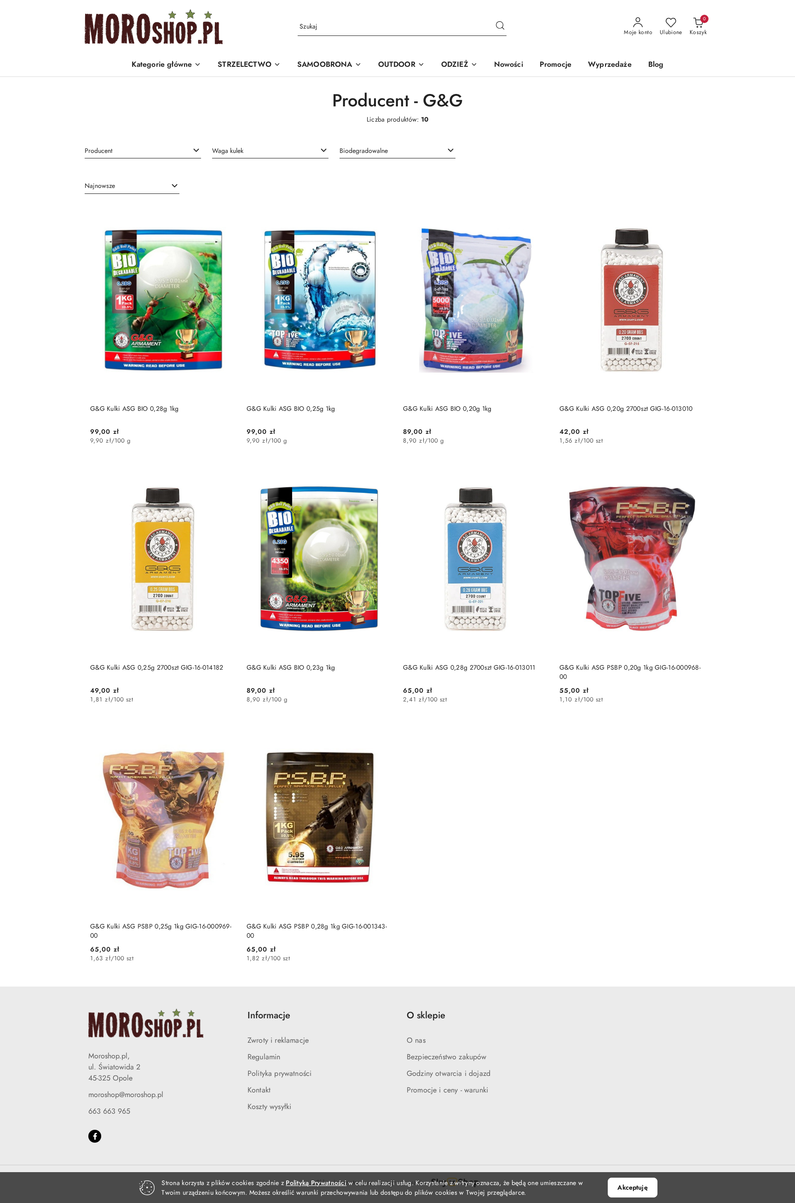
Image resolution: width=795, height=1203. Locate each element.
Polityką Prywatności (316, 1182)
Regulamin (264, 1056)
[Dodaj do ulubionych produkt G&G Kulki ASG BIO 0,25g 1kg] (381, 214)
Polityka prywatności (279, 1073)
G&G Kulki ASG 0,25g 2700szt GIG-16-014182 (156, 667)
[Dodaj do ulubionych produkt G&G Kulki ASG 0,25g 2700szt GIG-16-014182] (225, 472)
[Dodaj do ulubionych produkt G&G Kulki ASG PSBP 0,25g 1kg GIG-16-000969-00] (225, 731)
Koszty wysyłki (269, 1106)
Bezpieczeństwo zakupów (447, 1056)
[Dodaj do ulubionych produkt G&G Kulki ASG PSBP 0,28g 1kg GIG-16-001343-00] (381, 731)
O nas (416, 1040)
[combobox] (143, 150)
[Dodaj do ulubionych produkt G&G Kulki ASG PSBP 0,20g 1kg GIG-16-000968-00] (694, 472)
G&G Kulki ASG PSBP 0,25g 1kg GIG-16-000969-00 (160, 931)
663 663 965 (109, 1111)
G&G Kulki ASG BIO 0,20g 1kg (447, 408)
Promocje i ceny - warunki (447, 1090)
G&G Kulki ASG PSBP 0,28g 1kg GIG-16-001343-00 (317, 931)
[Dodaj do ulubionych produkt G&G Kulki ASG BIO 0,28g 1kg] (225, 214)
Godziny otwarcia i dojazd (448, 1073)
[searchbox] (143, 150)
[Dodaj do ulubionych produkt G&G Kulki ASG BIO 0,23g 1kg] (381, 472)
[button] (166, 65)
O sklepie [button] (426, 1015)
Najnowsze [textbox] (100, 185)
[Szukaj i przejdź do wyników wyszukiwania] (500, 27)
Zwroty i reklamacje (278, 1040)
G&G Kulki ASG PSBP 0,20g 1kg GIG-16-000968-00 (630, 672)
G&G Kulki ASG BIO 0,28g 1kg (134, 408)
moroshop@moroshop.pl (125, 1094)
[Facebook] (94, 1136)
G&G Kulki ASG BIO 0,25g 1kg (291, 408)
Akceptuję (632, 1187)
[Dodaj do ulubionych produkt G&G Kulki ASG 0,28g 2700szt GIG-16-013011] (538, 472)
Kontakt (259, 1090)
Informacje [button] (269, 1015)
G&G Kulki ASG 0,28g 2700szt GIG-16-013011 (469, 667)
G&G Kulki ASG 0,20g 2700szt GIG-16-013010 (625, 408)
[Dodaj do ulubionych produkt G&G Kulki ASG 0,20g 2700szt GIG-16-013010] (694, 214)
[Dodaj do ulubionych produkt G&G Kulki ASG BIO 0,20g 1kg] (538, 214)
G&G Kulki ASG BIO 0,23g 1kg (291, 667)
